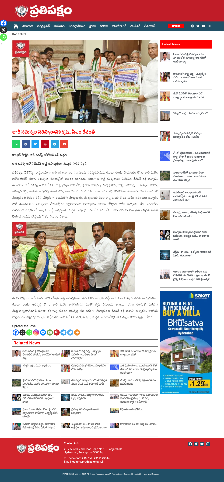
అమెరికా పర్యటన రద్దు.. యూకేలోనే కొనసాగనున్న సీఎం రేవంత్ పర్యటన (39, 426)
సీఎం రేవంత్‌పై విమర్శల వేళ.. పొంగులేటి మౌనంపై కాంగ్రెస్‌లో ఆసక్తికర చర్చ (41, 355)
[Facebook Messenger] (43, 332)
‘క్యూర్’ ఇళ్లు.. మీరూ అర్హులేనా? (37, 366)
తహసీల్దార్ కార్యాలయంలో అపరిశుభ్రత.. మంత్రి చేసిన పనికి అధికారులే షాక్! (90, 382)
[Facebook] (192, 26)
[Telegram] (63, 332)
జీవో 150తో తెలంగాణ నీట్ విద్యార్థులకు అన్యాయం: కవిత (138, 353)
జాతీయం (59, 27)
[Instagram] (209, 26)
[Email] (50, 332)
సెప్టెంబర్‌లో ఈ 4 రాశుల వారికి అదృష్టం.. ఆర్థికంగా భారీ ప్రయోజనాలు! (89, 426)
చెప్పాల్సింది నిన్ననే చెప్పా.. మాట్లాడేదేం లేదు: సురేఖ (88, 368)
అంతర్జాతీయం (76, 27)
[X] (22, 332)
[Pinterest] (57, 332)
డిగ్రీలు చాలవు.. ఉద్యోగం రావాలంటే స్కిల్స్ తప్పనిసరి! (87, 397)
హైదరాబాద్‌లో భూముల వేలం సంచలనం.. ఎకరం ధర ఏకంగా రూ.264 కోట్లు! (41, 384)
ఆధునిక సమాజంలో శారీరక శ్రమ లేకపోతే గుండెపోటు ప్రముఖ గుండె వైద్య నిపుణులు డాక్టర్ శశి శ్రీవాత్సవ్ (139, 399)
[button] (16, 144)
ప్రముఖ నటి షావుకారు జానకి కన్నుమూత (85, 412)
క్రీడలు (92, 27)
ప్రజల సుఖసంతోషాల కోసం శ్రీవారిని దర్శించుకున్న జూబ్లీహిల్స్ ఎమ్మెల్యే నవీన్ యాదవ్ (40, 414)
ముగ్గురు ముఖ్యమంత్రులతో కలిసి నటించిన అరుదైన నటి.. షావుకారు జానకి (38, 399)
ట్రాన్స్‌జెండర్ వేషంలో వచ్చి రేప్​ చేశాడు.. (138, 424)
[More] (77, 332)
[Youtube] (204, 26)
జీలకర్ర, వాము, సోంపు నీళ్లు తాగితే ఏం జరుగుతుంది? (138, 382)
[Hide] (1, 44)
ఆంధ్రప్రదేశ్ (43, 27)
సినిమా (104, 27)
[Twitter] (198, 26)
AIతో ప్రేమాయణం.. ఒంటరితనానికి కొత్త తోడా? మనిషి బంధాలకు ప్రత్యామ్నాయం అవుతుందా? (138, 370)
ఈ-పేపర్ (135, 27)
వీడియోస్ (149, 27)
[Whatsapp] (29, 332)
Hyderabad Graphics (151, 474)
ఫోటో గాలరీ (119, 27)
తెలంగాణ (27, 27)
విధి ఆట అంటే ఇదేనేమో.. (132, 410)
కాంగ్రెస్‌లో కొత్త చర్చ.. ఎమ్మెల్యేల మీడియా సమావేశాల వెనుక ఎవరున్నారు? (86, 355)
